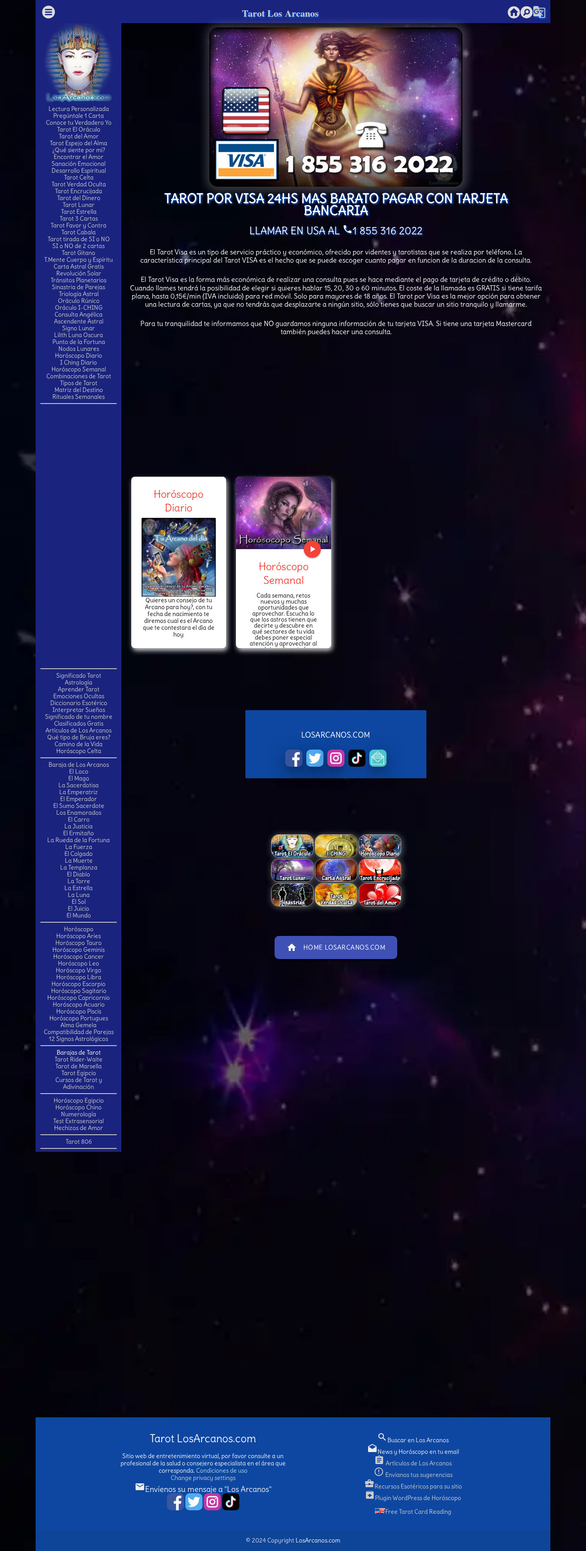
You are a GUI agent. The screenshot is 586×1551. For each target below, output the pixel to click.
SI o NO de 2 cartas (78, 246)
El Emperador (78, 799)
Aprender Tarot (79, 689)
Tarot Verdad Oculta (78, 184)
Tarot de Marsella (78, 1066)
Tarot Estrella (79, 211)
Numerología (78, 1114)
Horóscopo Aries (78, 936)
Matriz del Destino (78, 390)
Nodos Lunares (78, 349)
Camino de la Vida (78, 744)
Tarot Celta (79, 177)
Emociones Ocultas (78, 696)
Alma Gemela (78, 1025)
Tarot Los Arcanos (280, 13)
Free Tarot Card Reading (418, 1511)
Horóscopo (79, 929)
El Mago (78, 778)
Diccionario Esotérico (78, 703)
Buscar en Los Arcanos (413, 1440)
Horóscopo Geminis (78, 949)
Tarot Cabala (78, 232)
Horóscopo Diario (78, 355)
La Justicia (78, 826)
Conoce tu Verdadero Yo (79, 122)
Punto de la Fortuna (78, 342)
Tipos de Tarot (78, 383)
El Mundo (78, 915)
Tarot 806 (79, 1141)
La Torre (78, 881)
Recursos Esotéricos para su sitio (413, 1486)
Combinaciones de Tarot (78, 376)
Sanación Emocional (78, 163)
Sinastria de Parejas (78, 287)
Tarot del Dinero (78, 198)
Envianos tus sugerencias (413, 1475)
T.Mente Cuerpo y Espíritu (78, 259)
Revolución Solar (78, 273)
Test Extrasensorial (78, 1121)
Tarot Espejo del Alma (78, 143)
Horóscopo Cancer (78, 956)
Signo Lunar (78, 328)
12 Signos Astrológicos (78, 1039)
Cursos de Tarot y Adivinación (78, 1083)
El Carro (79, 819)
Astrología (78, 682)
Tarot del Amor (79, 136)
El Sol (79, 901)
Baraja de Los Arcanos (78, 764)
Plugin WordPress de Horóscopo (413, 1498)
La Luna (79, 895)
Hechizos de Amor (78, 1128)
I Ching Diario (78, 362)
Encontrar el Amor (78, 157)
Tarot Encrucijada (78, 191)
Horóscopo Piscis (78, 1011)
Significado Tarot (78, 675)
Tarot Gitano (78, 253)
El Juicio (78, 908)
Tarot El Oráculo (78, 129)
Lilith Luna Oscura (78, 335)
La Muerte (79, 860)
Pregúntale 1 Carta (78, 116)
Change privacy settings (203, 1478)
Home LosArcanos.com (336, 947)
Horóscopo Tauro (78, 943)
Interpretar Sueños (78, 710)
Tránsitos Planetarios (78, 280)
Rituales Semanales (78, 396)
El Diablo (78, 874)
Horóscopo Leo (78, 963)
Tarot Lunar (78, 205)
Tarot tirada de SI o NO (79, 239)
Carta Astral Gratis (79, 266)
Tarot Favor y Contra (78, 225)
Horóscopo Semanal (78, 369)
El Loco (78, 771)
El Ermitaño (78, 833)
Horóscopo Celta (78, 751)
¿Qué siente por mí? (78, 150)
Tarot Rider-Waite (78, 1059)
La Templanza (78, 867)
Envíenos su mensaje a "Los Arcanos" (203, 1489)
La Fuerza (78, 847)
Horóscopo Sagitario (78, 991)
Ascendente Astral (78, 321)
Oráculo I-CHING (79, 307)
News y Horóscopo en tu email (413, 1451)
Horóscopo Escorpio (78, 984)
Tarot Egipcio (78, 1073)
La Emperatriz (78, 792)
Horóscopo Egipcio (79, 1100)
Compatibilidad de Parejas (79, 1032)
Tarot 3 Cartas (79, 218)
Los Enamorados (78, 812)
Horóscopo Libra (78, 977)
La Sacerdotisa (78, 785)
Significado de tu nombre (78, 716)
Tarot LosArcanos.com (203, 1438)
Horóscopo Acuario (79, 1004)
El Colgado (78, 854)
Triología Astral (79, 294)
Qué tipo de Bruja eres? (78, 737)
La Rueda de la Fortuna (78, 840)
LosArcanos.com (318, 1540)
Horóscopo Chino (78, 1107)
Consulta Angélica (78, 314)
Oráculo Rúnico (79, 301)
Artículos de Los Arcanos (78, 730)
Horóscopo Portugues (78, 1018)
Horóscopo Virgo (78, 970)
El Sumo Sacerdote (78, 806)
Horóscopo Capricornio (78, 997)
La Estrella (78, 888)
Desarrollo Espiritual (78, 170)
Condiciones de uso (222, 1470)
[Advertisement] (78, 535)
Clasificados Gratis (78, 723)
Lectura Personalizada (78, 109)
